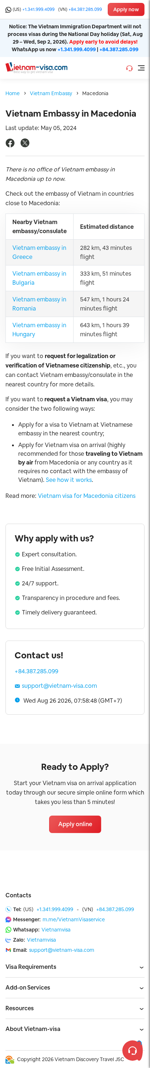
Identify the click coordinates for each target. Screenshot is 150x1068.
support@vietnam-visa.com (59, 686)
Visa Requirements (30, 967)
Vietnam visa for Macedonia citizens (86, 496)
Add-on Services (27, 987)
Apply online (75, 824)
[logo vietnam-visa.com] (36, 67)
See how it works (69, 480)
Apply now (126, 9)
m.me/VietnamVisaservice (74, 919)
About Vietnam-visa (32, 1029)
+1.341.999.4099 (38, 9)
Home (12, 93)
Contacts (18, 895)
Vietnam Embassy (51, 93)
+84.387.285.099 (85, 9)
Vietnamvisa (56, 929)
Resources (19, 1008)
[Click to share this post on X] (24, 145)
